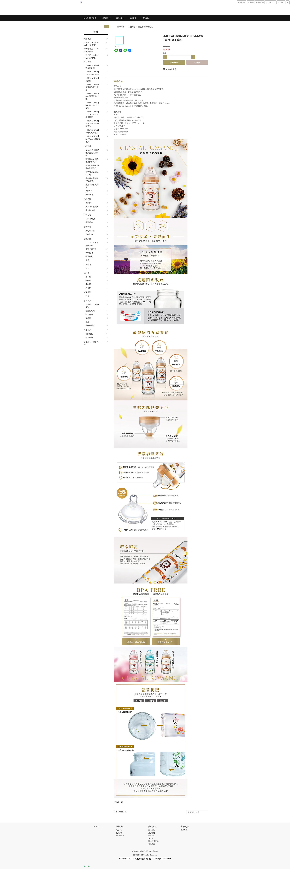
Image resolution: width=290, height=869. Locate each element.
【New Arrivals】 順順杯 (93, 79)
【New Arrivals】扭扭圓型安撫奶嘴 (93, 96)
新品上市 (119, 18)
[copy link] (129, 50)
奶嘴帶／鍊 (90, 230)
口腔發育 (87, 264)
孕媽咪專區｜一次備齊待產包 (91, 50)
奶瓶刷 (88, 203)
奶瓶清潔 (87, 199)
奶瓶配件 (89, 191)
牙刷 (87, 268)
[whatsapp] (125, 50)
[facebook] (120, 50)
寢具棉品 (87, 300)
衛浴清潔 (87, 292)
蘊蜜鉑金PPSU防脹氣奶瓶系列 (92, 166)
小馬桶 (88, 284)
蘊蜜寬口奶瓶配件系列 (92, 173)
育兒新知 (146, 18)
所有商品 (105, 18)
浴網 (87, 296)
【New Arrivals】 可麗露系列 (93, 66)
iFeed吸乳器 (90, 218)
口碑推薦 (133, 18)
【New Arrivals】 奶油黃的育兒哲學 (93, 87)
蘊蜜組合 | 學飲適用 (91, 343)
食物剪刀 (89, 252)
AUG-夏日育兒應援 (90, 18)
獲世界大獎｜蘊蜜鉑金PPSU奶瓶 (91, 43)
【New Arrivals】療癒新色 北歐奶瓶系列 (93, 123)
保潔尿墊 (89, 314)
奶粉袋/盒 (89, 194)
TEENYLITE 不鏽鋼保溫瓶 (92, 244)
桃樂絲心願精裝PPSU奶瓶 (92, 179)
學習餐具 (89, 256)
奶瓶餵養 (87, 146)
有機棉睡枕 (90, 325)
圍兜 (87, 260)
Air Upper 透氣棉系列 (93, 305)
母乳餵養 (87, 215)
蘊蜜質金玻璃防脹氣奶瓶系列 (92, 160)
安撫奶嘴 (87, 227)
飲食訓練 (87, 239)
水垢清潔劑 (90, 210)
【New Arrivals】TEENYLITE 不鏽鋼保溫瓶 (93, 114)
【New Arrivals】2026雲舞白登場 (93, 73)
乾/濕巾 (89, 277)
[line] (116, 50)
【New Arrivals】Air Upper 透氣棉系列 (93, 139)
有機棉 (88, 318)
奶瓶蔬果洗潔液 (92, 206)
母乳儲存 (89, 222)
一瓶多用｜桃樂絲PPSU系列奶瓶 (91, 56)
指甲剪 (88, 280)
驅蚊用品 (89, 334)
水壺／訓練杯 (91, 249)
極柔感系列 (90, 311)
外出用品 (87, 330)
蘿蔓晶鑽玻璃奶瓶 (92, 186)
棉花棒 (88, 287)
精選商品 (87, 39)
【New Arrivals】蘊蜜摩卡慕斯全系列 (93, 105)
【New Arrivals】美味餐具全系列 (93, 131)
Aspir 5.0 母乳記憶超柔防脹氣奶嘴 (92, 153)
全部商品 (120, 26)
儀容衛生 (87, 273)
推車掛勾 (89, 337)
